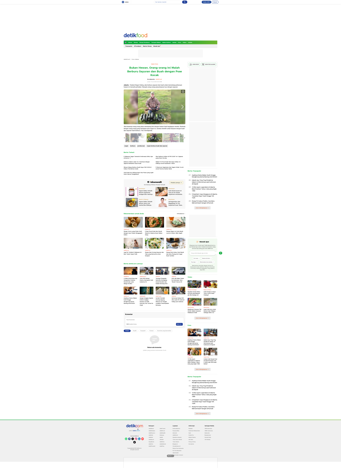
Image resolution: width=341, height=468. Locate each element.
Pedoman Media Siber (194, 430)
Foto (179, 42)
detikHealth (162, 433)
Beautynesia (208, 435)
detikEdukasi (152, 430)
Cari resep (195, 258)
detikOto (151, 444)
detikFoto (162, 441)
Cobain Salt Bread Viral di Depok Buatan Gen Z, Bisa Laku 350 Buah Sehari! (210, 361)
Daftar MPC (206, 2)
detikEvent (175, 435)
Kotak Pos (191, 435)
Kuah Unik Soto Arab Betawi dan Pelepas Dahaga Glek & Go (210, 311)
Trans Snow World (177, 439)
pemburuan (141, 146)
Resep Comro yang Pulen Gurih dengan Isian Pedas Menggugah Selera (133, 233)
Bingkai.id (175, 444)
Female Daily (208, 437)
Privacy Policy (192, 441)
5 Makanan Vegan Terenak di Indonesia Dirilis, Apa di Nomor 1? (138, 157)
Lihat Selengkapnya (201, 208)
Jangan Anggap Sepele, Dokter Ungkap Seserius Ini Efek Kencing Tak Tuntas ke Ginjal (146, 301)
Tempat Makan (156, 42)
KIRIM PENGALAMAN (210, 64)
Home (130, 42)
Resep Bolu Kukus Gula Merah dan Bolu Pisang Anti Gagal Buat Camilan (175, 254)
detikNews (151, 428)
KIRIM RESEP (196, 64)
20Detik (161, 439)
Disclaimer (191, 444)
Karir (190, 433)
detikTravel (162, 428)
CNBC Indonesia (209, 430)
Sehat (174, 42)
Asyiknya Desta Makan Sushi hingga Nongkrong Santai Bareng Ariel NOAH (130, 300)
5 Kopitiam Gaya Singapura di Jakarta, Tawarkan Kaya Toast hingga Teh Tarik (204, 196)
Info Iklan (191, 439)
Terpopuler (128, 46)
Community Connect (178, 455)
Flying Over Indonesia (178, 448)
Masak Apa (156, 46)
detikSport (151, 439)
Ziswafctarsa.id (176, 446)
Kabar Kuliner (166, 42)
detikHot (151, 437)
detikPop (162, 446)
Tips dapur (193, 262)
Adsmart (175, 433)
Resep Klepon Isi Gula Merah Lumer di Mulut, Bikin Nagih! (174, 232)
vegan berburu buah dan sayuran (157, 146)
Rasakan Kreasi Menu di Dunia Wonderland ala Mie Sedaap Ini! (194, 293)
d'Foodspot (137, 46)
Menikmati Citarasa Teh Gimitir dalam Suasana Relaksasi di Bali (194, 311)
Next (182, 107)
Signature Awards (177, 437)
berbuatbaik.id (176, 428)
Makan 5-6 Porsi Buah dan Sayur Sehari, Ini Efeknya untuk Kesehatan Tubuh (168, 162)
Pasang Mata (176, 430)
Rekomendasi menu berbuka (206, 262)
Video (184, 42)
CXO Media (207, 439)
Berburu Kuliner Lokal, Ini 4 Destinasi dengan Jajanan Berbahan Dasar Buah (137, 162)
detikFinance (152, 433)
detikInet (151, 435)
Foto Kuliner (135, 59)
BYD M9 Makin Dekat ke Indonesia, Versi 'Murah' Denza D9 (178, 280)
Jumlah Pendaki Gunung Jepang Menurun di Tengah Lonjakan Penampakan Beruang (162, 301)
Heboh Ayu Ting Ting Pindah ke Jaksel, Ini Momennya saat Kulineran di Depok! (204, 182)
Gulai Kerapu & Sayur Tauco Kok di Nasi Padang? (210, 293)
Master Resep (147, 46)
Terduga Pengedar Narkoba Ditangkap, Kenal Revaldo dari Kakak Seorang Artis (161, 281)
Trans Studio (176, 441)
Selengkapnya (180, 213)
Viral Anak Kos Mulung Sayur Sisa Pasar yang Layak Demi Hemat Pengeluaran (138, 173)
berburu (132, 146)
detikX (161, 437)
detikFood (127, 59)
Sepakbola (151, 441)
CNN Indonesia (208, 428)
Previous (126, 107)
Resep (136, 42)
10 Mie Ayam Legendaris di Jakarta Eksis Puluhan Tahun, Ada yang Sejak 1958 (204, 189)
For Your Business (177, 450)
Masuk (215, 2)
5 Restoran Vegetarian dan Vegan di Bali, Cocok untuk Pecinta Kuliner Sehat (169, 168)
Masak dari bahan (206, 258)
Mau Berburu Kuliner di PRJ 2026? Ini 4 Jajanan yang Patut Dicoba (169, 157)
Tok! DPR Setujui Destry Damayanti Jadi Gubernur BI (146, 280)
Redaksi (191, 428)
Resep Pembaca (145, 42)
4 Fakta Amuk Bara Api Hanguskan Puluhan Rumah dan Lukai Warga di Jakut (130, 281)
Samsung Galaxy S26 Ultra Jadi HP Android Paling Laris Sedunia (178, 299)
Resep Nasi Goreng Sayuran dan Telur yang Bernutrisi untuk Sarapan (154, 254)
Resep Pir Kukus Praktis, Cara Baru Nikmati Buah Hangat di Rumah (203, 202)
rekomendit (175, 452)
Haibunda (207, 433)
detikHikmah (163, 444)
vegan (126, 146)
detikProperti (152, 446)
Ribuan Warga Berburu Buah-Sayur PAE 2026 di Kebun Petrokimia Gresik (137, 168)
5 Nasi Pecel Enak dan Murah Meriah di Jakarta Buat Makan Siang (153, 233)
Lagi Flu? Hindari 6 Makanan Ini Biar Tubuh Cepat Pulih (132, 253)
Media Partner (192, 437)
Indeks (190, 42)
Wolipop (162, 435)
